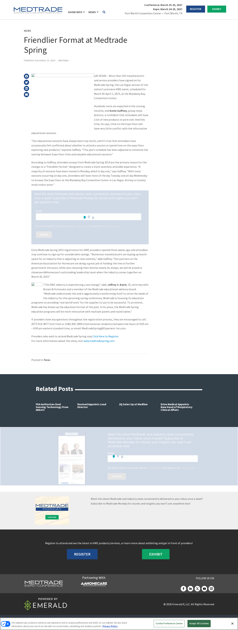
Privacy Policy (110, 626)
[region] (119, 624)
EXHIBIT (216, 9)
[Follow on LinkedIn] (190, 588)
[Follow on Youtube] (204, 588)
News (27, 30)
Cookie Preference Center (169, 623)
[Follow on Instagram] (211, 588)
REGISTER (195, 9)
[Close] (232, 623)
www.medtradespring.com (99, 341)
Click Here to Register (105, 336)
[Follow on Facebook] (183, 588)
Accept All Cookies (199, 623)
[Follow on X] (197, 588)
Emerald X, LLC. (181, 604)
